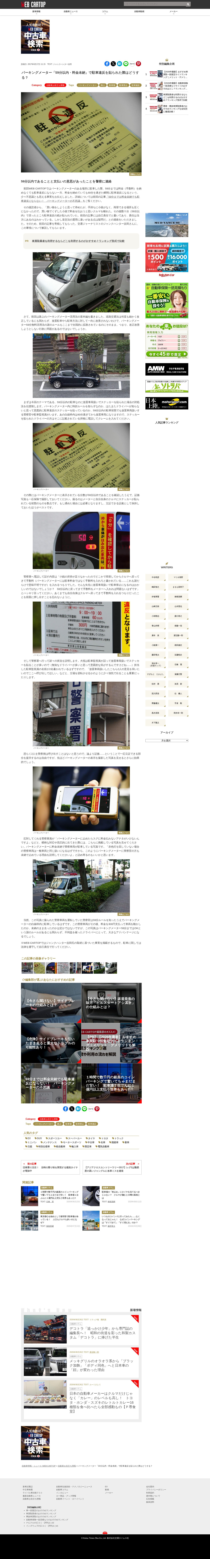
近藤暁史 (178, 655)
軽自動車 (60, 1146)
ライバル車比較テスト (33, 1493)
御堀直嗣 (111, 1202)
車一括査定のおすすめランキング (41, 1510)
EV (29, 1138)
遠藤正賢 (178, 674)
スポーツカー (55, 1138)
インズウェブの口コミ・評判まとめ (42, 1526)
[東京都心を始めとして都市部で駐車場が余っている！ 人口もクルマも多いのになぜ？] (29, 1221)
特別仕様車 (44, 1146)
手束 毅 (178, 703)
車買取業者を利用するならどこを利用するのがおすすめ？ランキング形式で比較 (78, 241)
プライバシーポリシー (156, 1489)
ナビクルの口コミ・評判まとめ (40, 1523)
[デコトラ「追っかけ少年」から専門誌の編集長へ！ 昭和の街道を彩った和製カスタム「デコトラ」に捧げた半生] (45, 1329)
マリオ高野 (178, 577)
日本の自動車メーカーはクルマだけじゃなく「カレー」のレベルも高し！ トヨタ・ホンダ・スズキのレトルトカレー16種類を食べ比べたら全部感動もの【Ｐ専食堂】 (103, 1402)
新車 (127, 1142)
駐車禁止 (123, 85)
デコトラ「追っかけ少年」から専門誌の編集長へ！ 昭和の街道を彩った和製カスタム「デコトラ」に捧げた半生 (103, 1333)
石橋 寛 (50, 1202)
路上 (103, 85)
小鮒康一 (155, 645)
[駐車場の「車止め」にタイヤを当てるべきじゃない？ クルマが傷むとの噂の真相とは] (91, 1196)
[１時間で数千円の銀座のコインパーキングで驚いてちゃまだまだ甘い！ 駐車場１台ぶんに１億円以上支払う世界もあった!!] (29, 1196)
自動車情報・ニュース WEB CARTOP (39, 1466)
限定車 (88, 1146)
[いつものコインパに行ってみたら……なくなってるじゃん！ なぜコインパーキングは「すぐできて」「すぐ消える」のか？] (91, 1221)
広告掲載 (150, 1499)
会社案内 (150, 1486)
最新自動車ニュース (32, 1496)
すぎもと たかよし (155, 674)
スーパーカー (75, 1138)
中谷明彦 (155, 577)
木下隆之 (155, 723)
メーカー (109, 1493)
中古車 (91, 1142)
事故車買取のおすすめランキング (41, 1516)
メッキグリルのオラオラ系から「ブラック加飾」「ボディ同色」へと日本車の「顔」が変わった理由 (102, 1365)
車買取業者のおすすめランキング (41, 1513)
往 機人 (178, 693)
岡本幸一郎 (178, 713)
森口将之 (178, 616)
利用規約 (150, 1493)
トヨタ (104, 1138)
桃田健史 (178, 645)
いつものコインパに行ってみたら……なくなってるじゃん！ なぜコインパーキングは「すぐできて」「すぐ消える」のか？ (121, 1219)
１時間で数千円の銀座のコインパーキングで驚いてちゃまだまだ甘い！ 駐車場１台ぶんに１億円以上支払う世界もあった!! (59, 1195)
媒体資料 (150, 1502)
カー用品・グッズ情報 (66, 1496)
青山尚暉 (155, 626)
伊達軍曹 (155, 597)
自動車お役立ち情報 (55, 85)
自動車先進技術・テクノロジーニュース (74, 1486)
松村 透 (155, 684)
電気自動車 (103, 1146)
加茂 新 (178, 684)
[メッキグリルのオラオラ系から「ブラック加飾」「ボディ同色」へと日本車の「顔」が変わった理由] (45, 1362)
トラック (119, 1138)
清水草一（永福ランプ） (155, 664)
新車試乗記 (28, 1486)
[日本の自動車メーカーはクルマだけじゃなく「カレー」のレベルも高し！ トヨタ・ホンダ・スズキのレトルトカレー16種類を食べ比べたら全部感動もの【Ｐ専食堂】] (45, 1394)
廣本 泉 (155, 635)
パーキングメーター (88, 85)
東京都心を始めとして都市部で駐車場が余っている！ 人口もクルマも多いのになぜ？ (59, 1219)
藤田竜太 (111, 1226)
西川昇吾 (155, 693)
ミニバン (32, 1142)
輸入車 (75, 1146)
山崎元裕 (155, 606)
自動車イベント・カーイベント (70, 1499)
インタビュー (62, 1493)
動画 (107, 1489)
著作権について (153, 1496)
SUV (39, 1138)
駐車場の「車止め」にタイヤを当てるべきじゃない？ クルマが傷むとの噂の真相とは (121, 1195)
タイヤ (91, 1138)
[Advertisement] (81, 1272)
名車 (103, 1142)
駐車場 (112, 85)
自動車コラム (46, 1188)
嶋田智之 (155, 587)
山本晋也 (178, 606)
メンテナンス (50, 1142)
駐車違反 (136, 85)
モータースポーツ (72, 1142)
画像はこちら (135, 174)
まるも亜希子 (178, 587)
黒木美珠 (155, 713)
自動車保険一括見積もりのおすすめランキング (47, 1520)
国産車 (115, 1142)
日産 (30, 1146)
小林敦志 (155, 616)
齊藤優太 (155, 703)
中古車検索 (28, 1489)
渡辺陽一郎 (94, 1352)
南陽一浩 (178, 626)
